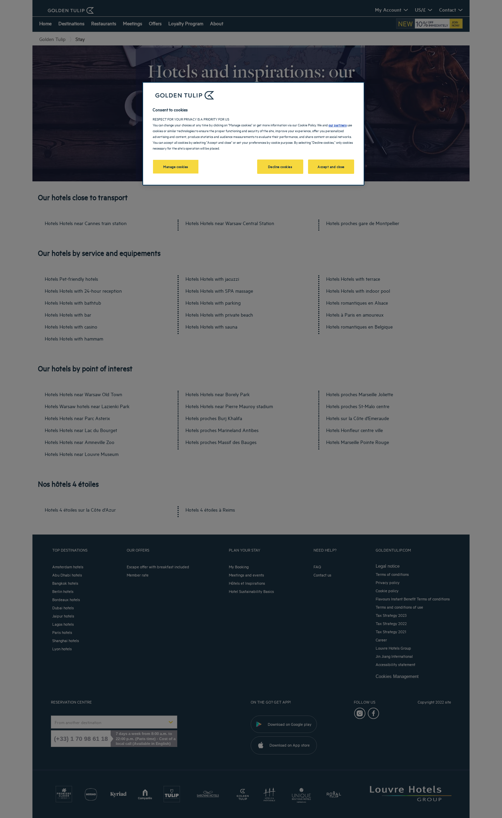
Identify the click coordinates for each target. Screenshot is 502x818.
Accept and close (331, 166)
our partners (338, 124)
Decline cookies (280, 166)
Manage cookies (175, 166)
